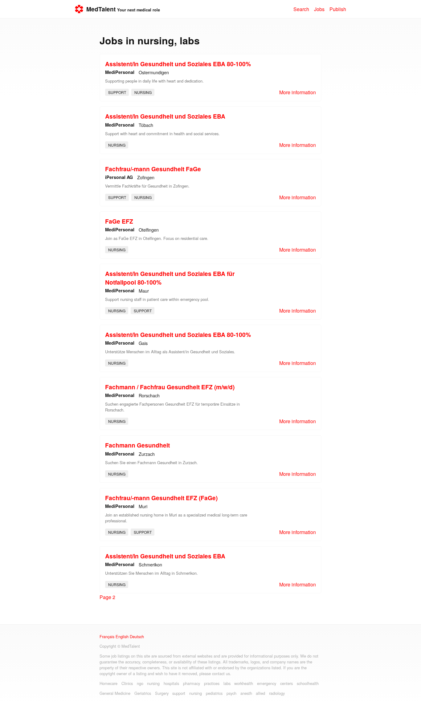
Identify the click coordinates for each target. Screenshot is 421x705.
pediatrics (214, 693)
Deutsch (137, 636)
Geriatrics (142, 693)
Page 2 (107, 597)
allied (260, 693)
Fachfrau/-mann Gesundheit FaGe (153, 168)
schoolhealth (308, 683)
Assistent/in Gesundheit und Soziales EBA (165, 116)
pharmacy (191, 683)
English (122, 636)
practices (211, 683)
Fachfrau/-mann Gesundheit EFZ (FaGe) (161, 497)
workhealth (243, 683)
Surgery (162, 693)
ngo (140, 683)
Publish (337, 9)
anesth (246, 693)
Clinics (127, 683)
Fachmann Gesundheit (137, 445)
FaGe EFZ (119, 221)
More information (297, 92)
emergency (266, 683)
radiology (277, 693)
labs (227, 683)
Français (107, 636)
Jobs (319, 9)
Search (301, 9)
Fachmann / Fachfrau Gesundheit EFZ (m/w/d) (170, 387)
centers (286, 683)
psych (231, 693)
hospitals (171, 683)
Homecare (108, 683)
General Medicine (115, 693)
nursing (143, 92)
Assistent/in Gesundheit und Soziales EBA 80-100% (178, 63)
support (117, 92)
